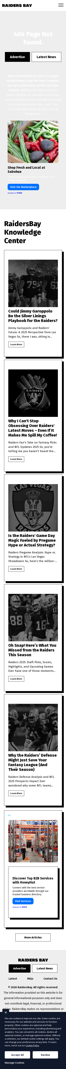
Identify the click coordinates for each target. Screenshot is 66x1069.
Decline (45, 1054)
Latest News (46, 57)
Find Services (23, 901)
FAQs (30, 978)
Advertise (17, 57)
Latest (13, 978)
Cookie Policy (32, 1045)
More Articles (33, 937)
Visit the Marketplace (23, 187)
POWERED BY (15, 193)
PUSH (60, 1066)
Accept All (17, 1054)
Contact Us (50, 978)
